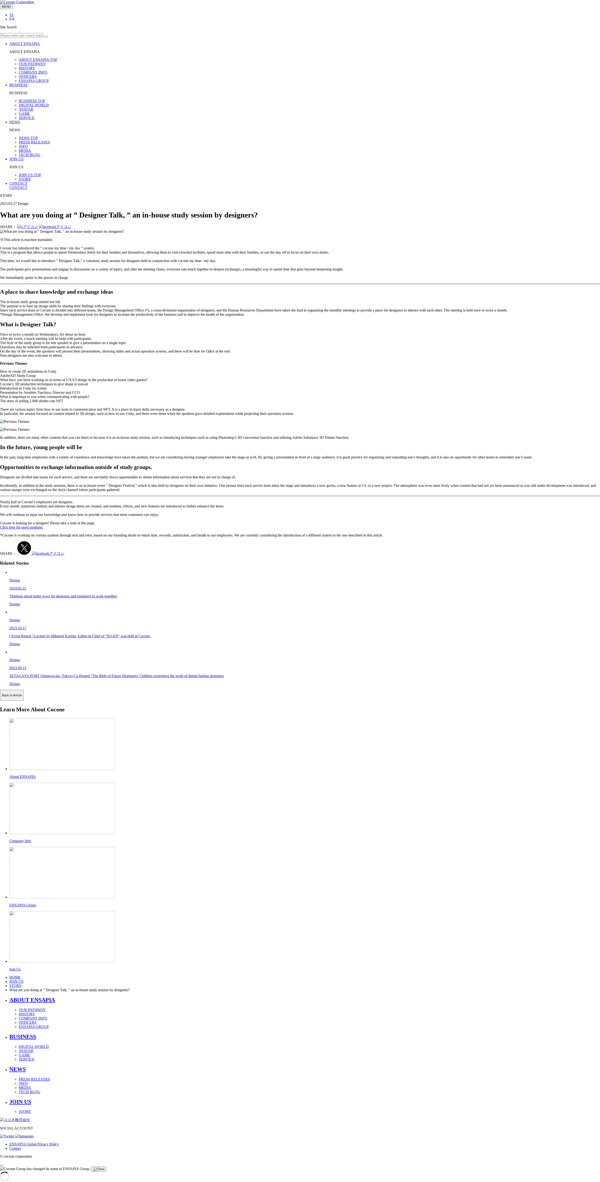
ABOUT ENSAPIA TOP (38, 60)
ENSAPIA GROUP (34, 81)
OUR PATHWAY (32, 64)
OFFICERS (28, 77)
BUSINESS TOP (32, 101)
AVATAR (26, 109)
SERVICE (26, 118)
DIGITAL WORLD (34, 105)
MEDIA (25, 151)
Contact (15, 1148)
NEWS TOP (28, 138)
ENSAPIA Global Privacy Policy (34, 1144)
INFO (23, 146)
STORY (25, 179)
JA (11, 15)
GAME (24, 114)
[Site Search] (46, 36)
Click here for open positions (21, 527)
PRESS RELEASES (34, 142)
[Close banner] (98, 1169)
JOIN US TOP (30, 175)
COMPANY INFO (33, 72)
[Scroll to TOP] (2, 1165)
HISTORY (27, 68)
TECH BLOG (29, 155)
